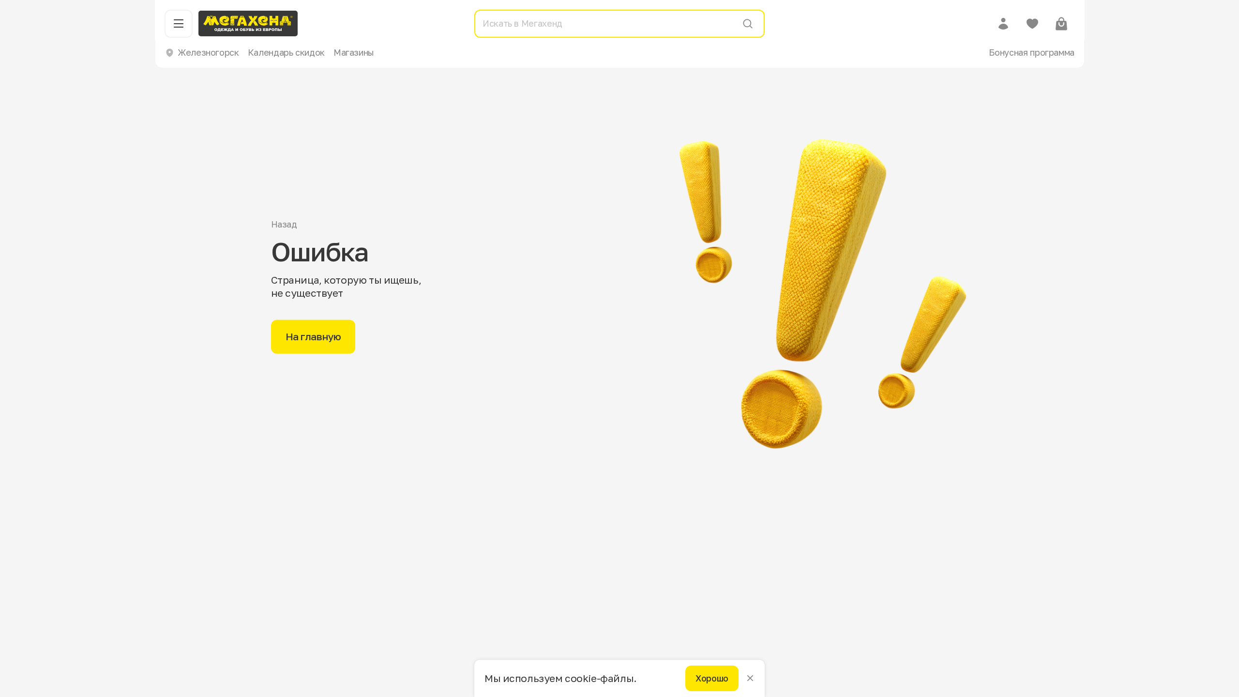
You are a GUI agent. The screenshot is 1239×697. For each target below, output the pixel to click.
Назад (284, 224)
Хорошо (711, 678)
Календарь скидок (286, 52)
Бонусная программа (1031, 52)
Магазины (353, 52)
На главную (313, 336)
